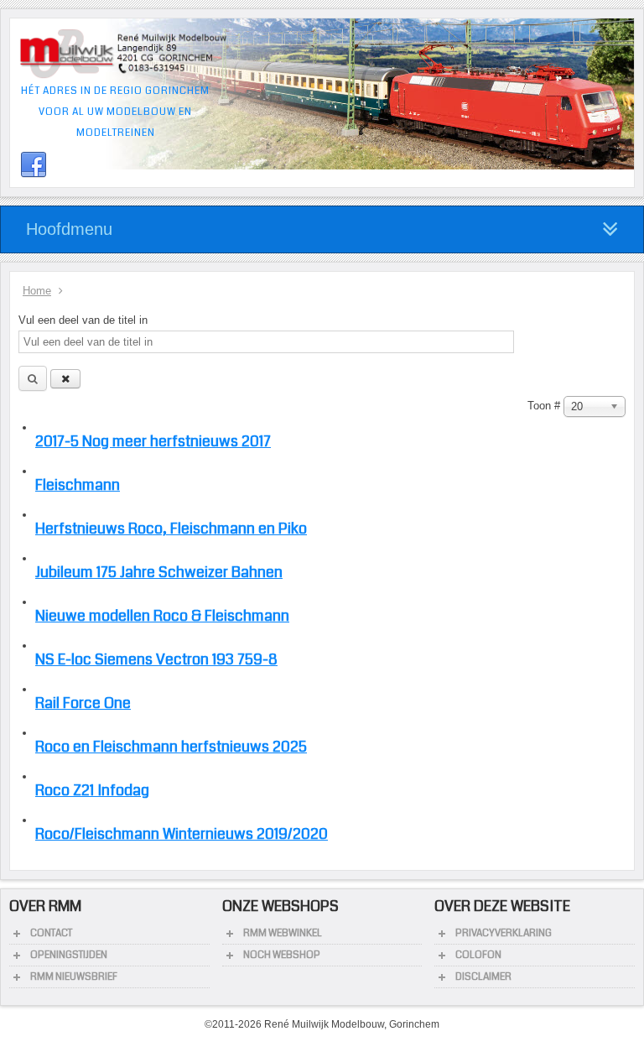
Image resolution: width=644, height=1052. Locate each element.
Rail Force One (83, 703)
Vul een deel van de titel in (84, 320)
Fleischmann (77, 485)
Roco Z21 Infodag (92, 790)
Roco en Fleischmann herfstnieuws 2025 (171, 747)
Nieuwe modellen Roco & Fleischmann (162, 616)
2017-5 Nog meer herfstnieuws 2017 (153, 441)
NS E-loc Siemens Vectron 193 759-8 (156, 659)
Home (37, 290)
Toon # (545, 405)
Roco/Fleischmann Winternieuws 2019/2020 (181, 834)
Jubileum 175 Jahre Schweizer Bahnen (159, 572)
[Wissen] (65, 378)
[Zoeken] (32, 378)
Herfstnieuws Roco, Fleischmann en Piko (171, 528)
